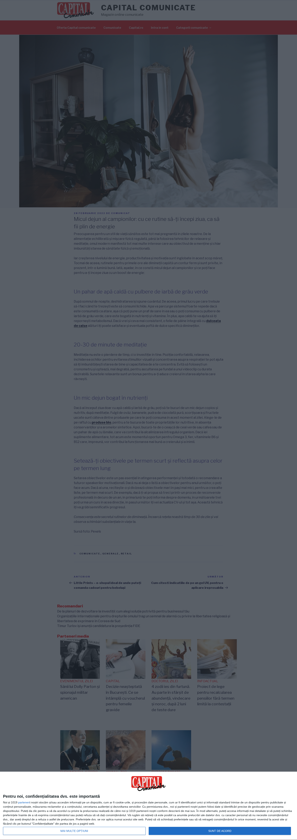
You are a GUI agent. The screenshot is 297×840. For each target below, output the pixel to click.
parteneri (24, 802)
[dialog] (148, 806)
